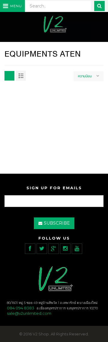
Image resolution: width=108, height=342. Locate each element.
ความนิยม (85, 76)
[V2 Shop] (54, 24)
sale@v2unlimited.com (29, 313)
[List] (21, 76)
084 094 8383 (20, 307)
